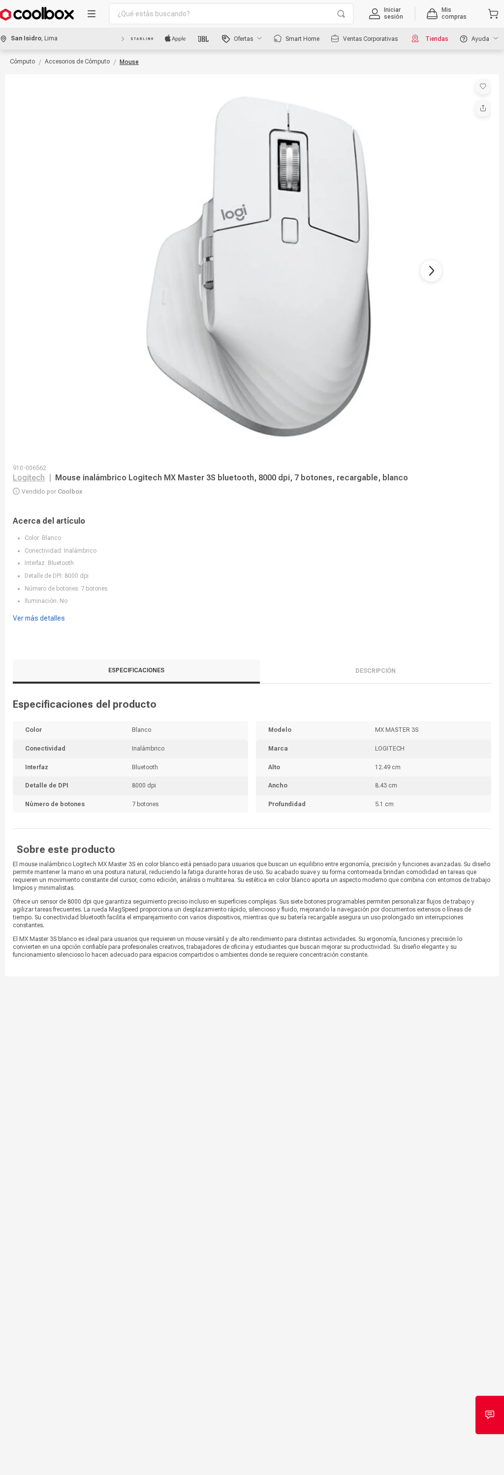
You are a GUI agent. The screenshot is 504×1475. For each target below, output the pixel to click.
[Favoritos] (483, 78)
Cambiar (475, 680)
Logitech (29, 482)
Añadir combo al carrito (252, 1146)
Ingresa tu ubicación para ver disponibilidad (80, 741)
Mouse (129, 54)
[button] (467, 11)
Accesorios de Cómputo (77, 53)
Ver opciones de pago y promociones (70, 816)
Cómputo (22, 53)
